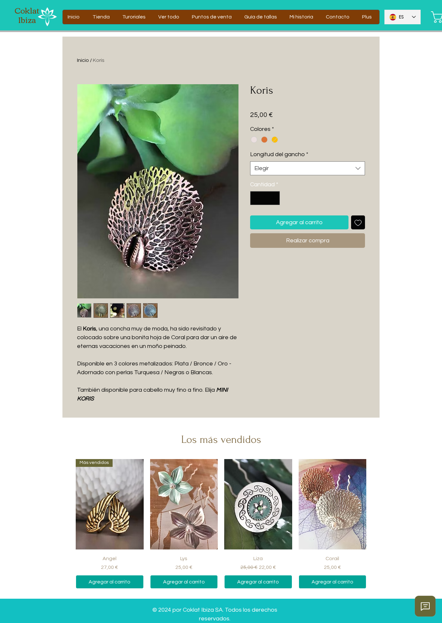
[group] (221, 524)
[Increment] (274, 198)
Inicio (83, 60)
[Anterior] (66, 504)
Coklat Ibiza (27, 15)
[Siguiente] (376, 504)
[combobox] (307, 168)
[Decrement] (256, 198)
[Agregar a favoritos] (358, 222)
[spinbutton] (265, 198)
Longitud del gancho (279, 154)
